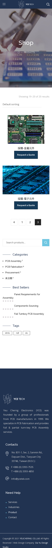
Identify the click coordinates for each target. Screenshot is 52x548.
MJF (17, 333)
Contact (12, 517)
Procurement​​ (12, 272)
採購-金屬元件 (26, 148)
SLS (26, 333)
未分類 (8, 278)
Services (12, 502)
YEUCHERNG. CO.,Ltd (30, 538)
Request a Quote (26, 155)
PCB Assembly (13, 261)
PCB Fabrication (13, 266)
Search (45, 242)
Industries (13, 507)
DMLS (7, 333)
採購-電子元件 (26, 198)
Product (12, 512)
